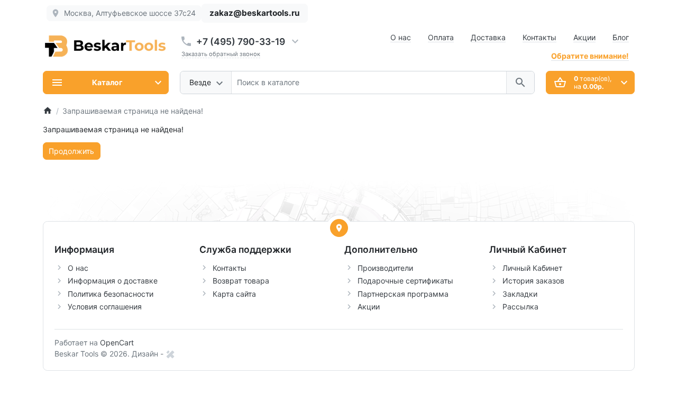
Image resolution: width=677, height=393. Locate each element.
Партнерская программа (403, 293)
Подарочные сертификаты (405, 280)
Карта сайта (234, 293)
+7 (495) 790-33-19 (240, 41)
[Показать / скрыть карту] (339, 228)
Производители (385, 267)
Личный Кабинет (532, 267)
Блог (620, 37)
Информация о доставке (113, 280)
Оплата (441, 37)
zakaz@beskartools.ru (254, 13)
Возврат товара (241, 280)
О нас (400, 37)
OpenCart (117, 342)
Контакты (539, 37)
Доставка (488, 37)
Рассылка (520, 306)
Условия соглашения (105, 306)
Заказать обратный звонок (220, 54)
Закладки (519, 293)
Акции (584, 37)
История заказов (533, 280)
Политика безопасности (110, 293)
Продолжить (71, 151)
